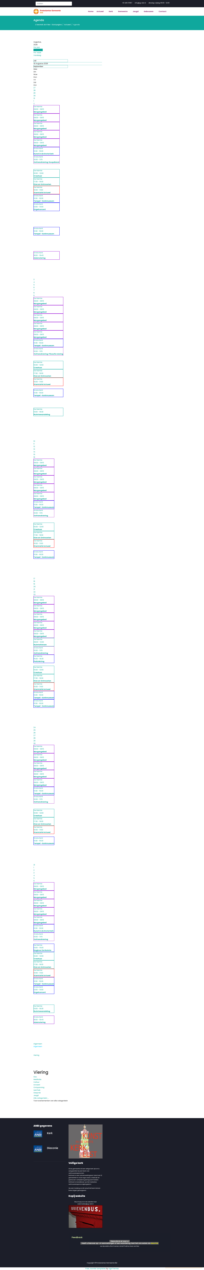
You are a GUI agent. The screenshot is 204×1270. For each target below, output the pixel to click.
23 (34, 594)
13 (34, 449)
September (38, 66)
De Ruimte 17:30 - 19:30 (42, 182)
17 (34, 578)
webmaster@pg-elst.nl (85, 1204)
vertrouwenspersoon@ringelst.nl (80, 1184)
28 (34, 90)
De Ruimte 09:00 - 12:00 (40, 642)
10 (34, 441)
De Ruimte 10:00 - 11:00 (42, 190)
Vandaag (37, 55)
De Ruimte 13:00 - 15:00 (42, 948)
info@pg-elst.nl (140, 3)
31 (34, 98)
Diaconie (52, 1148)
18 (34, 581)
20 (34, 586)
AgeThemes (114, 1268)
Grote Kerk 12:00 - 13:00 (40, 207)
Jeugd (36, 1095)
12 (34, 446)
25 (34, 730)
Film (35, 1077)
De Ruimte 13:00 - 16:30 (42, 412)
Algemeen (37, 1044)
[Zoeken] (34, 58)
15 (34, 454)
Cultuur (36, 1082)
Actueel (36, 1085)
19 (34, 584)
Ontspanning (38, 1087)
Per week (37, 52)
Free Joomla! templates (95, 1268)
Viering (36, 1055)
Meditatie (37, 1079)
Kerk (50, 1133)
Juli (35, 60)
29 (34, 93)
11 (34, 444)
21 (34, 589)
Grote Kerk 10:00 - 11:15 (41, 513)
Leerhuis (36, 1090)
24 (34, 727)
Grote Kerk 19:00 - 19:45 (39, 255)
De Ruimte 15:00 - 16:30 (39, 659)
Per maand (38, 50)
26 (34, 733)
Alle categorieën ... (41, 1098)
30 (34, 95)
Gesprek (37, 1093)
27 (34, 87)
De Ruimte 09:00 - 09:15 (40, 109)
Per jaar (36, 47)
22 (34, 592)
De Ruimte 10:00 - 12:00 (38, 173)
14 (34, 452)
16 (34, 457)
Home (90, 11)
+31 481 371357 (127, 3)
